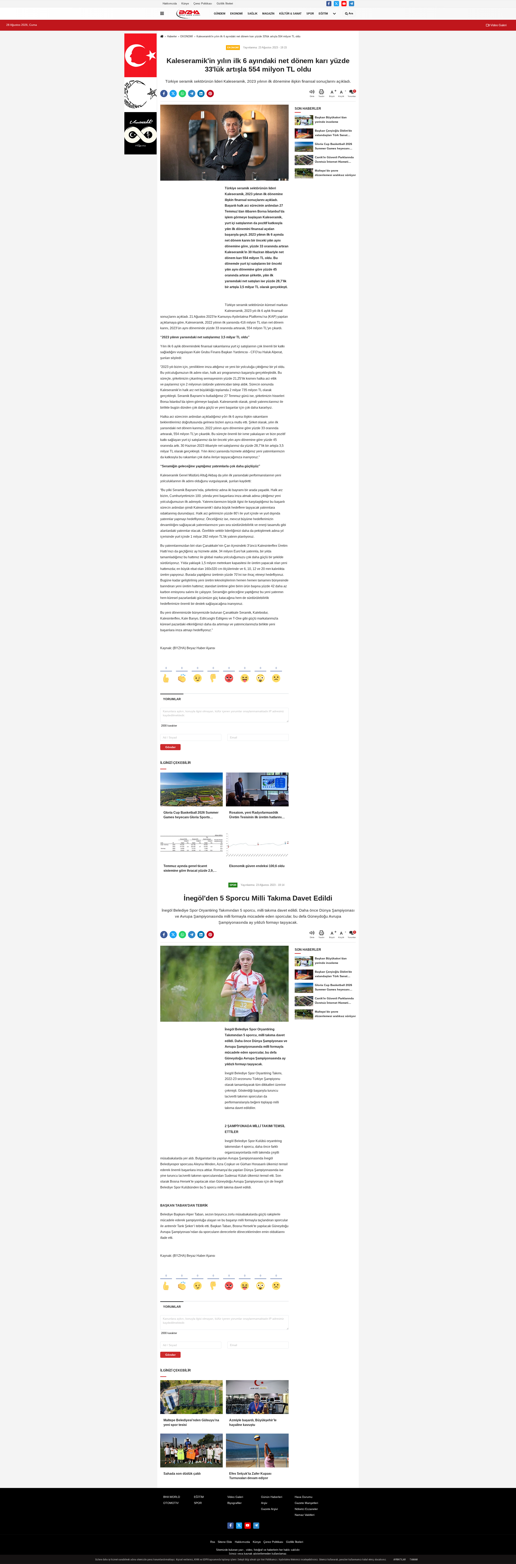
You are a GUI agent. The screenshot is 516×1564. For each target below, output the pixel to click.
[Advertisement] (190, 245)
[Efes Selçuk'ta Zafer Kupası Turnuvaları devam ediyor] (257, 1450)
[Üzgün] (276, 671)
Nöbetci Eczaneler (306, 1509)
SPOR (310, 13)
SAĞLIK (252, 13)
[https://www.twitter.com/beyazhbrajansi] (336, 3)
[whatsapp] (182, 93)
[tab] (171, 699)
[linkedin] (201, 93)
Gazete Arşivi (269, 1509)
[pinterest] (210, 93)
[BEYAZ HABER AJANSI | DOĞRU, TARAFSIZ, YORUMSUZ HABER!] (188, 13)
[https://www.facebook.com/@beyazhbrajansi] (344, 3)
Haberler (172, 36)
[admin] (351, 3)
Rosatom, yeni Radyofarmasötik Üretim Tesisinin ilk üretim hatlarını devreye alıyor (255, 815)
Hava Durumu (303, 1496)
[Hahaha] (245, 671)
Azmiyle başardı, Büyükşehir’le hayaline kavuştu (253, 1422)
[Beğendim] (166, 671)
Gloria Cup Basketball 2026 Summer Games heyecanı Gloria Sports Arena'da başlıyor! (190, 815)
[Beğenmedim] (213, 671)
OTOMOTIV (171, 1503)
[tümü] (334, 13)
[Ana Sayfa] (161, 36)
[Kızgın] (229, 671)
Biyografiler (234, 1503)
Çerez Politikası (203, 3)
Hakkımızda (170, 3)
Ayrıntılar (399, 1559)
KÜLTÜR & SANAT (290, 13)
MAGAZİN (268, 13)
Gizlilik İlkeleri (225, 3)
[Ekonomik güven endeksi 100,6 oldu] (257, 843)
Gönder (170, 747)
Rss (212, 1541)
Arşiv (264, 1503)
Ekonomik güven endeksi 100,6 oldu (257, 866)
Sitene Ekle (225, 1541)
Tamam (414, 1559)
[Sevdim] (197, 671)
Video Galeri (498, 25)
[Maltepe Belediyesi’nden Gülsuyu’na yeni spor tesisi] (191, 1397)
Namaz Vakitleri (304, 1514)
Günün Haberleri (271, 1496)
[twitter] (173, 93)
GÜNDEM (219, 13)
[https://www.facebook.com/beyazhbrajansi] (329, 3)
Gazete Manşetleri (306, 1503)
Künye (185, 3)
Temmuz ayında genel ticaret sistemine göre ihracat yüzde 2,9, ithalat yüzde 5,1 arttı (188, 868)
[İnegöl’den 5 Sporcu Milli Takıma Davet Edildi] (224, 983)
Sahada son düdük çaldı (182, 1473)
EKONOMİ (236, 13)
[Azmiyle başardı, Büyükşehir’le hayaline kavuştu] (257, 1397)
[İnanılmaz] (260, 671)
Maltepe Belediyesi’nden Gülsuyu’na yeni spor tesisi (191, 1422)
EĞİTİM (323, 13)
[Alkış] (182, 671)
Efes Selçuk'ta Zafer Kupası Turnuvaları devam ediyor (250, 1476)
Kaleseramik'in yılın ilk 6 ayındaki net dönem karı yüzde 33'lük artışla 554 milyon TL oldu (248, 36)
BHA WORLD (171, 1496)
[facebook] (163, 93)
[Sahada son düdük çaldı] (191, 1450)
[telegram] (191, 93)
